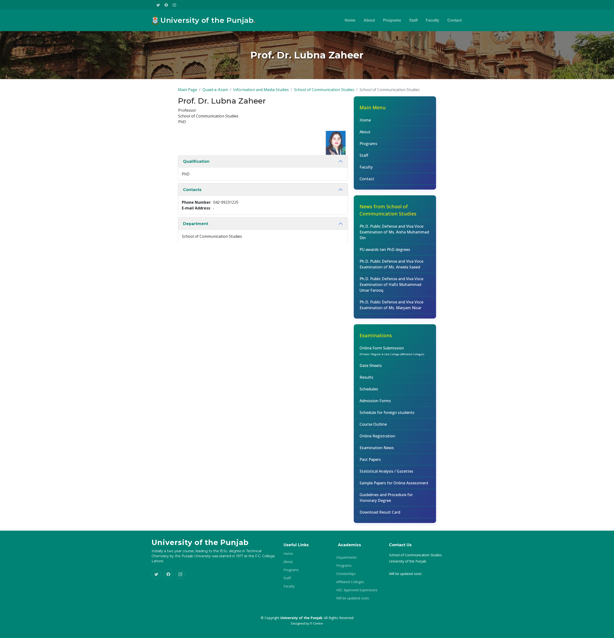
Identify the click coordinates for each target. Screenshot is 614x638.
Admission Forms (375, 400)
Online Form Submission (392, 350)
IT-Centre (316, 623)
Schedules (369, 389)
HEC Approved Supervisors (357, 590)
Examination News (377, 447)
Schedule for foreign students (387, 412)
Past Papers (370, 459)
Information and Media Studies (261, 89)
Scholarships (346, 573)
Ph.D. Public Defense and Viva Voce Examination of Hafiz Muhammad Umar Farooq (391, 284)
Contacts (192, 189)
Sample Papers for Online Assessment (394, 483)
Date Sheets (371, 365)
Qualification (196, 161)
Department (195, 223)
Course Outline (373, 424)
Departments (346, 557)
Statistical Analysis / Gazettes (386, 471)
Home (350, 20)
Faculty (432, 20)
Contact (454, 20)
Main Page (187, 89)
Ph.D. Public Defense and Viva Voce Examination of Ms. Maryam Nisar (391, 304)
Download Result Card (380, 512)
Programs (392, 20)
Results (366, 377)
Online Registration (377, 436)
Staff (413, 20)
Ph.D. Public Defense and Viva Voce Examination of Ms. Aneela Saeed (391, 264)
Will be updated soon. (353, 598)
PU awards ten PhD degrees (385, 249)
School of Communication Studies (324, 89)
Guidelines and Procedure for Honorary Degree (386, 497)
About (369, 20)
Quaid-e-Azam (215, 89)
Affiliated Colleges (350, 582)
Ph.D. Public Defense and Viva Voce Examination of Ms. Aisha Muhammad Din (394, 232)
